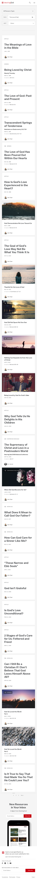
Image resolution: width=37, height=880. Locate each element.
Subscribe (27, 816)
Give (33, 877)
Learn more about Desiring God (13, 857)
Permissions (12, 877)
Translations (5, 877)
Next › (22, 795)
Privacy (18, 877)
